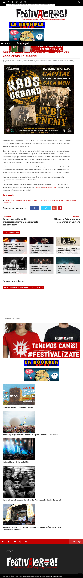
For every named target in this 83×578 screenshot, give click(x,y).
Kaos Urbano (38, 200)
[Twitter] (8, 2)
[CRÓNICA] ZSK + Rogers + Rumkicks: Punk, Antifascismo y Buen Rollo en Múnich (41, 249)
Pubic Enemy (60, 200)
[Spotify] (25, 2)
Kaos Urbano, (39, 61)
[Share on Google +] (54, 208)
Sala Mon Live (71, 200)
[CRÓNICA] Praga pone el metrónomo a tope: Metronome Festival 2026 (30, 435)
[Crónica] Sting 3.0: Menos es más (16, 462)
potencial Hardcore (49, 187)
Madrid (46, 200)
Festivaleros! (6, 576)
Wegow (38, 187)
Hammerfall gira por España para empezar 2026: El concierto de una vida (41, 269)
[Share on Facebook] (34, 208)
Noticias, (50, 61)
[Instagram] (21, 2)
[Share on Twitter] (46, 208)
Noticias (52, 200)
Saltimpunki (8, 195)
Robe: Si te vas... (10, 272)
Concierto (8, 200)
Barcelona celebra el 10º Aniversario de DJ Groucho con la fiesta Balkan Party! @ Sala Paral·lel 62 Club (14, 248)
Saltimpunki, (70, 61)
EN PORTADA (28, 200)
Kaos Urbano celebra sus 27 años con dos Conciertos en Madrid (36, 54)
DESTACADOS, (26, 61)
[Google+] (17, 2)
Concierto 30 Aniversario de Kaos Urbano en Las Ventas (67, 250)
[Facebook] (12, 2)
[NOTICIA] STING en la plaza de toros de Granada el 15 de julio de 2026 (67, 269)
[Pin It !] (60, 208)
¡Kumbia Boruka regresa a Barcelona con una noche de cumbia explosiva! (32, 500)
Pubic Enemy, (56, 61)
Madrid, (45, 61)
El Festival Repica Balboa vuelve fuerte (18, 407)
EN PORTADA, (33, 61)
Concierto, (20, 61)
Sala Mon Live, (63, 61)
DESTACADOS (17, 200)
